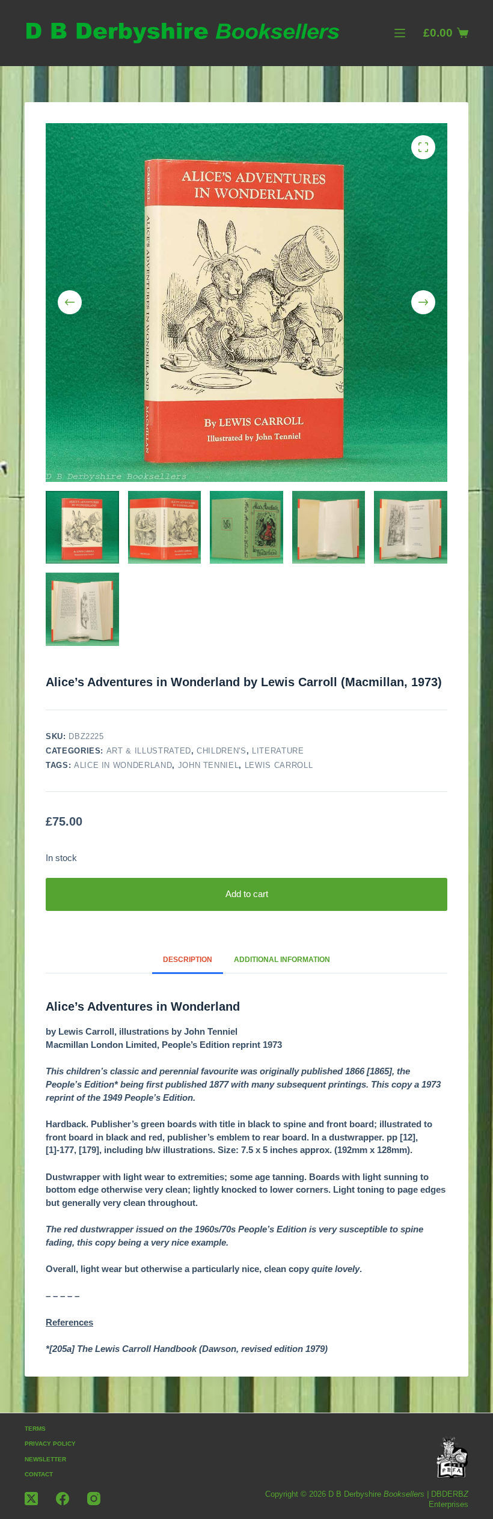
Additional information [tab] (282, 959)
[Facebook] (62, 1498)
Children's (221, 750)
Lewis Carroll (279, 765)
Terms (35, 1428)
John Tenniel (208, 765)
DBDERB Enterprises (448, 1499)
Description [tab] (187, 959)
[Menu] (399, 33)
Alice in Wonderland (123, 765)
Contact (39, 1474)
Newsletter (45, 1459)
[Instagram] (93, 1498)
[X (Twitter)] (31, 1498)
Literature (278, 750)
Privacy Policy (50, 1443)
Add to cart (246, 894)
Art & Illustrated (148, 750)
